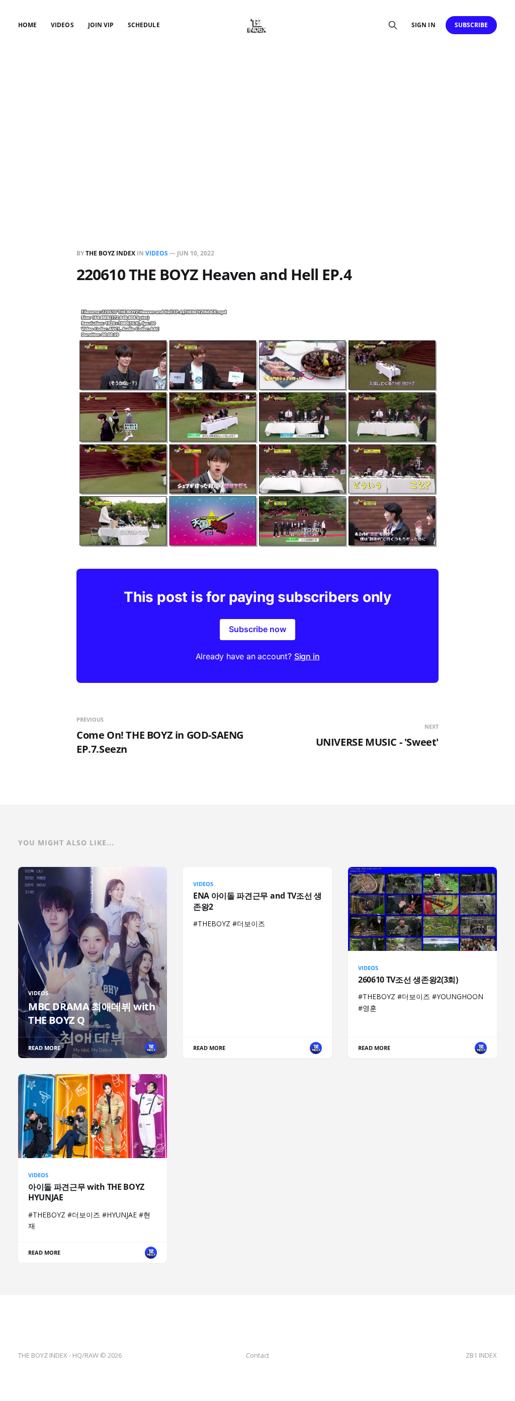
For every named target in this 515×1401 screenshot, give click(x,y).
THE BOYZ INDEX (111, 253)
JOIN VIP (101, 25)
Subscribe (471, 25)
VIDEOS (62, 25)
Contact (257, 1355)
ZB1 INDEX (481, 1355)
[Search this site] (392, 25)
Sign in (423, 25)
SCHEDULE (143, 25)
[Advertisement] (257, 125)
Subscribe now (257, 629)
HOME (27, 25)
